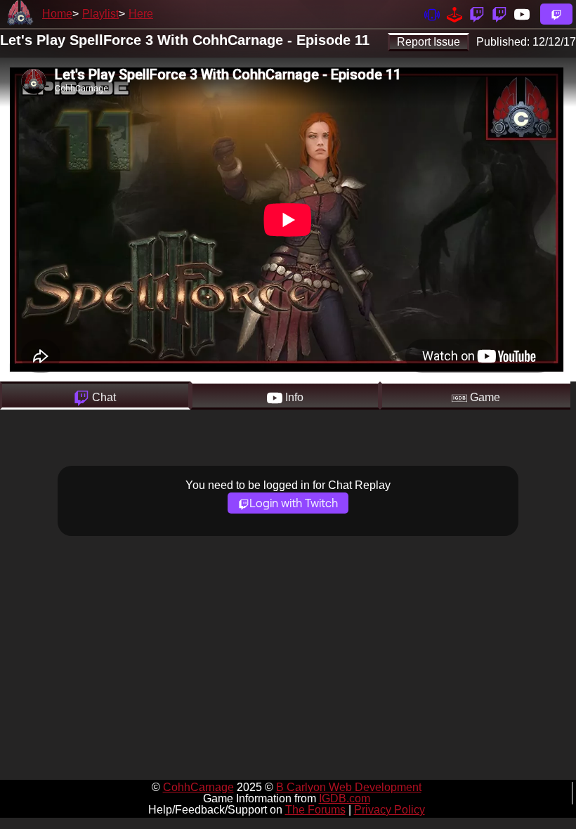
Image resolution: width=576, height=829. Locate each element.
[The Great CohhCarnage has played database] (454, 14)
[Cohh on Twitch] (499, 14)
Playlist (100, 14)
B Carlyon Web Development (348, 787)
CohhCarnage (198, 787)
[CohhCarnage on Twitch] (477, 14)
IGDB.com (344, 798)
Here (141, 14)
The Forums (315, 810)
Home (57, 14)
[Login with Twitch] (556, 14)
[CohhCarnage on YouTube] (522, 14)
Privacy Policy (389, 810)
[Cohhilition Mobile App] (432, 14)
